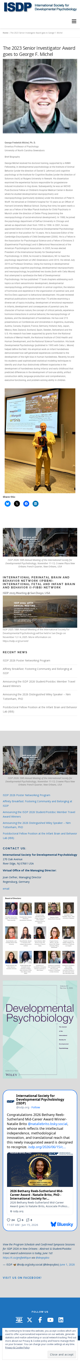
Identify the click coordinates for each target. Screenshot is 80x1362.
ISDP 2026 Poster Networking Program (26, 660)
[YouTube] (50, 1320)
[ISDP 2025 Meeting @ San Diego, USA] (40, 611)
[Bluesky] (19, 1320)
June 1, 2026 (67, 1264)
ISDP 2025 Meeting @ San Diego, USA (26, 593)
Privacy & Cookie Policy (17, 1347)
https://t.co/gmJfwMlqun (17, 1257)
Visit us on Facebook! (22, 1277)
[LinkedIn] (61, 1320)
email (6, 888)
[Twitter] (29, 1320)
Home (5, 32)
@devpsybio (42, 1257)
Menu (74, 21)
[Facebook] (40, 1320)
